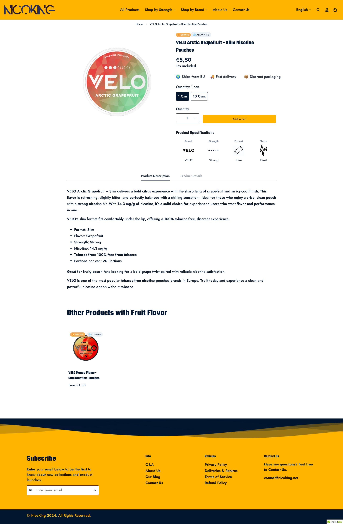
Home (139, 24)
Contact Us (241, 9)
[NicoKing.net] (38, 10)
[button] (335, 10)
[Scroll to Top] (336, 504)
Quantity (182, 109)
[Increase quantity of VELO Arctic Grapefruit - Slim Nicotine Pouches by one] (195, 118)
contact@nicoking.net (281, 477)
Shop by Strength (158, 9)
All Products (129, 9)
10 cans (199, 96)
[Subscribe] (95, 490)
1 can (182, 96)
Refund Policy (216, 482)
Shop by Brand (192, 9)
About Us (220, 9)
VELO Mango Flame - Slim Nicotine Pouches (84, 375)
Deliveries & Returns (221, 470)
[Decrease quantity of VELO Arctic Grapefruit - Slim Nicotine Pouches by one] (180, 118)
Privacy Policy (216, 464)
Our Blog (152, 476)
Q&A (149, 464)
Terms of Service (218, 476)
